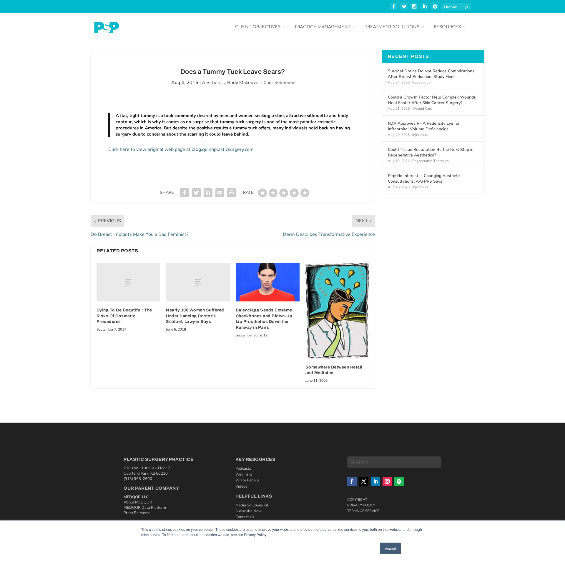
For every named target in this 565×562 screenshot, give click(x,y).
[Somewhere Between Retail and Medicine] (337, 310)
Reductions (421, 82)
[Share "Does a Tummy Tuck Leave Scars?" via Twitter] (196, 193)
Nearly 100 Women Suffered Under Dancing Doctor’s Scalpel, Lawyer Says (195, 316)
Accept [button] (390, 548)
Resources (447, 27)
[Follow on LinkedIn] (375, 481)
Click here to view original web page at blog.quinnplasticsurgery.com (181, 149)
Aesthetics (213, 82)
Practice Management (322, 27)
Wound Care (422, 108)
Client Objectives (257, 27)
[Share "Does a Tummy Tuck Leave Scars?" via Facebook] (184, 193)
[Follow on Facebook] (352, 481)
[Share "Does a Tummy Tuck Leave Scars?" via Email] (220, 193)
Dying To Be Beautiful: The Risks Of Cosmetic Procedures (124, 316)
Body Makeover (243, 82)
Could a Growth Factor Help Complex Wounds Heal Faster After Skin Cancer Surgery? (432, 99)
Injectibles (420, 134)
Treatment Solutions (392, 27)
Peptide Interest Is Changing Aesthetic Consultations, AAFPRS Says (424, 178)
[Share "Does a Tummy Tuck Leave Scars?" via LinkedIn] (208, 193)
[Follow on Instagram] (387, 481)
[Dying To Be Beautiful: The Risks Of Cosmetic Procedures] (128, 282)
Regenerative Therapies (430, 161)
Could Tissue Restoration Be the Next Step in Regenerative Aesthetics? (430, 152)
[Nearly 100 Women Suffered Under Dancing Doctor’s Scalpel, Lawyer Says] (198, 282)
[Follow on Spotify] (399, 481)
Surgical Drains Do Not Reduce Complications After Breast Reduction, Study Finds (431, 73)
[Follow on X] (363, 481)
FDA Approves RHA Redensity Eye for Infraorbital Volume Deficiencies (424, 126)
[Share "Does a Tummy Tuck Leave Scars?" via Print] (231, 193)
